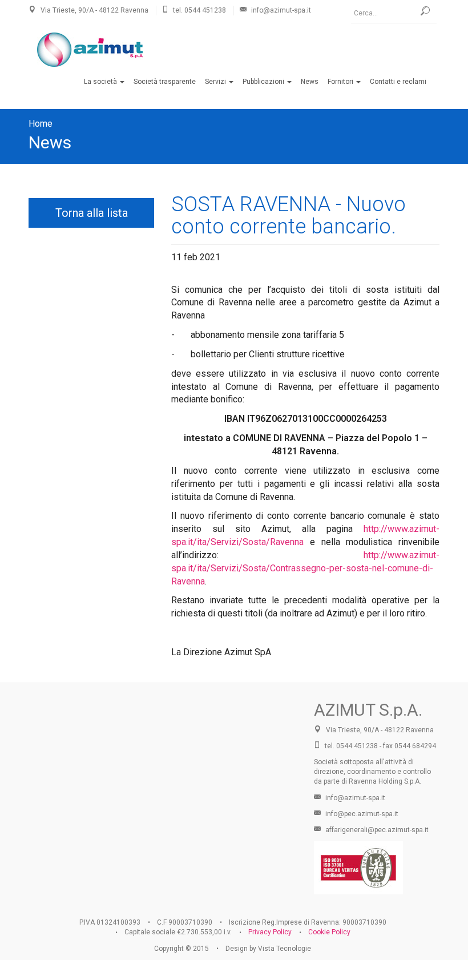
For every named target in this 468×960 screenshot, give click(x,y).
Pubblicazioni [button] (264, 82)
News (50, 142)
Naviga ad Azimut (163, 774)
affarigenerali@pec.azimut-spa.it (376, 830)
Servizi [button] (216, 82)
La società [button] (101, 82)
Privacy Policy (270, 932)
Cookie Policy (329, 932)
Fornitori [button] (341, 82)
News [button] (309, 82)
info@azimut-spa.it (354, 798)
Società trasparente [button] (165, 82)
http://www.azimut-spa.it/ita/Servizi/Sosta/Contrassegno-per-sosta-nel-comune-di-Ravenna (305, 568)
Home (41, 123)
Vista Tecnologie (284, 949)
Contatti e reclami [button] (398, 82)
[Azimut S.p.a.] (90, 50)
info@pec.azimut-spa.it (361, 814)
